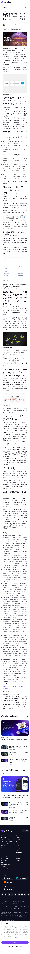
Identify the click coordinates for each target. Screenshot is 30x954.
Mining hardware (5, 864)
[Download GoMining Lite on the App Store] (8, 889)
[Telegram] (15, 894)
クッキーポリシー (15, 908)
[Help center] (2, 894)
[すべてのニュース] (27, 716)
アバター (18, 839)
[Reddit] (22, 894)
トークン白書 (5, 906)
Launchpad (19, 848)
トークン (18, 843)
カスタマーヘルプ (20, 858)
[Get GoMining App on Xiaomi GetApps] (8, 882)
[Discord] (19, 894)
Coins (2, 848)
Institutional (4, 871)
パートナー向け (4, 856)
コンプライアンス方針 (23, 904)
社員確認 (18, 860)
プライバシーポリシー (6, 904)
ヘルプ (17, 856)
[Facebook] (25, 894)
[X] (12, 894)
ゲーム (17, 846)
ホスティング (4, 869)
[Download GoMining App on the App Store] (8, 878)
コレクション (19, 841)
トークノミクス (5, 839)
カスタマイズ (15, 951)
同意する (15, 942)
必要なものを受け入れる (15, 947)
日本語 (26, 830)
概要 (2, 835)
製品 (16, 835)
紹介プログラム (5, 860)
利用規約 (15, 904)
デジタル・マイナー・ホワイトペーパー (19, 906)
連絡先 (3, 846)
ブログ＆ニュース (5, 843)
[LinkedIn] (9, 894)
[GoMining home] (6, 2)
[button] (27, 2)
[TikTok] (29, 894)
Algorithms (4, 866)
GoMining (3, 837)
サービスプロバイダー (6, 841)
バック (6, 7)
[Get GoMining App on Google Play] (21, 878)
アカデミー (18, 850)
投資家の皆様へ (5, 858)
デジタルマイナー (20, 837)
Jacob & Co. (19, 852)
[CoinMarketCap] (5, 894)
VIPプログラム (5, 862)
